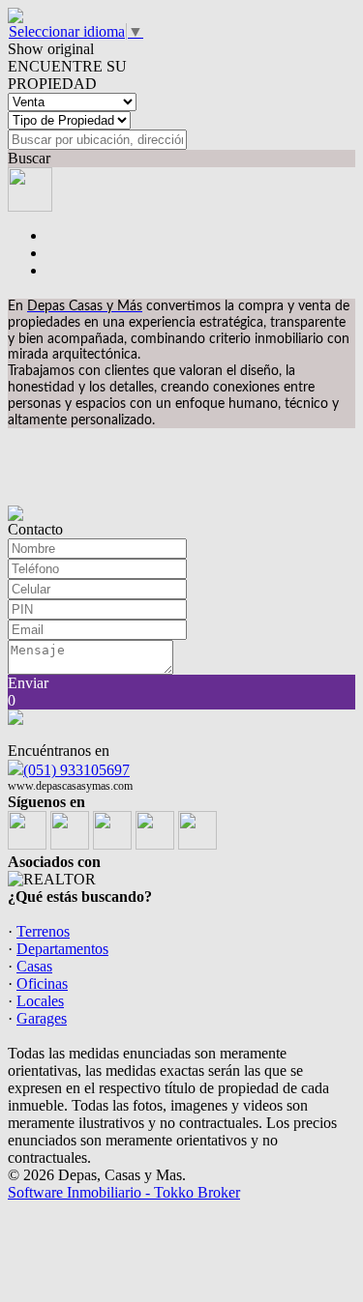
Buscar (29, 158)
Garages (41, 1018)
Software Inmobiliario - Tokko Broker (124, 1192)
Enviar (28, 683)
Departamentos (62, 948)
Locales (40, 1001)
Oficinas (42, 983)
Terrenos (43, 931)
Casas (34, 966)
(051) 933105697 (76, 770)
